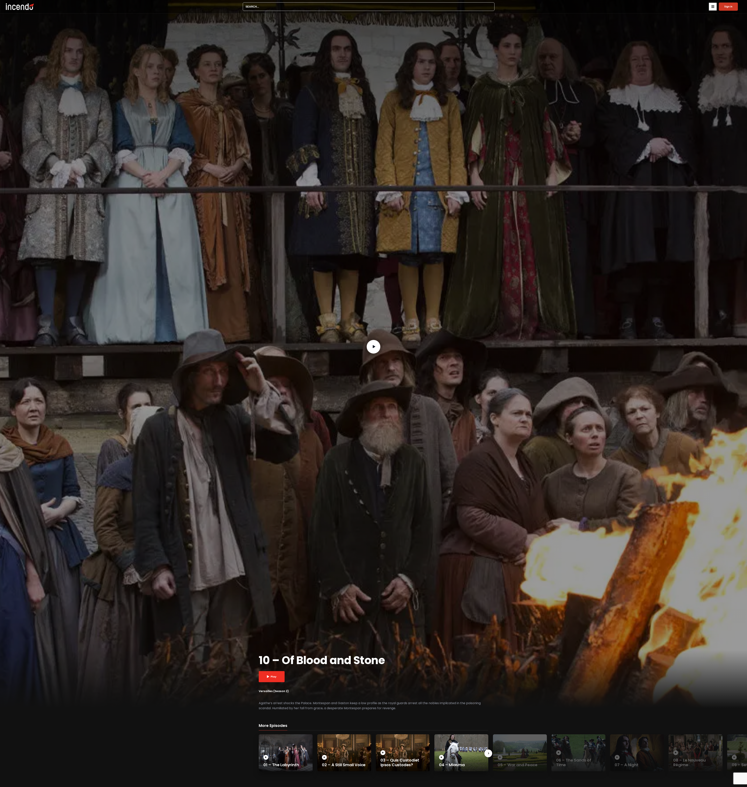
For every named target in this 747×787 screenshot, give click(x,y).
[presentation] (488, 753)
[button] (713, 7)
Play (273, 676)
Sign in (728, 6)
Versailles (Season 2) (274, 691)
